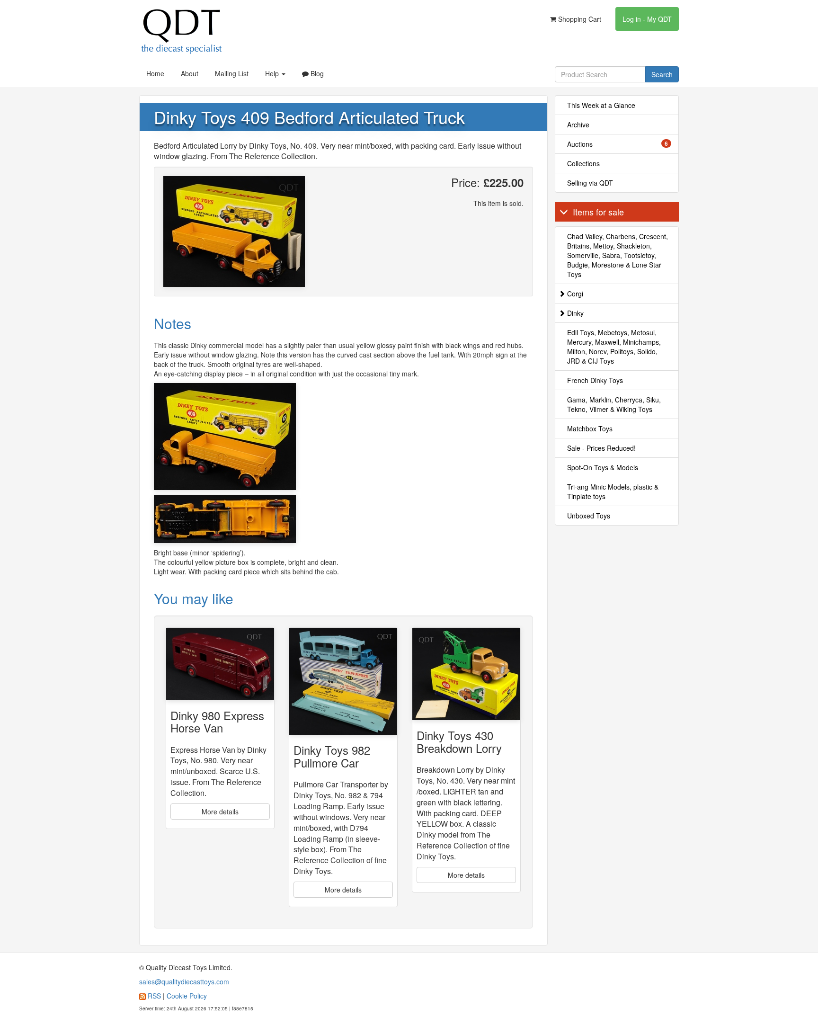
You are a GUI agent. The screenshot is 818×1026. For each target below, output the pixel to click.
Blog (316, 73)
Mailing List (232, 73)
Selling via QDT (590, 182)
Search (662, 74)
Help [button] (273, 73)
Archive (578, 124)
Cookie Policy (187, 995)
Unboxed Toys (588, 515)
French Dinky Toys (595, 380)
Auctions (617, 144)
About (189, 73)
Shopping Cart (578, 19)
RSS (154, 995)
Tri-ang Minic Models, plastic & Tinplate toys (612, 491)
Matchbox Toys (590, 428)
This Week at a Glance (601, 105)
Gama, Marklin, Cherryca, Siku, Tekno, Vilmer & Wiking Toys (614, 404)
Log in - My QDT (647, 19)
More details (220, 811)
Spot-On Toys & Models (602, 467)
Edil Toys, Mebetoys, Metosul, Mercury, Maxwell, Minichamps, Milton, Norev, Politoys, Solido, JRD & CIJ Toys (614, 347)
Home (155, 73)
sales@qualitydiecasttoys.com (184, 981)
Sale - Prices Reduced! (601, 448)
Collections (583, 163)
